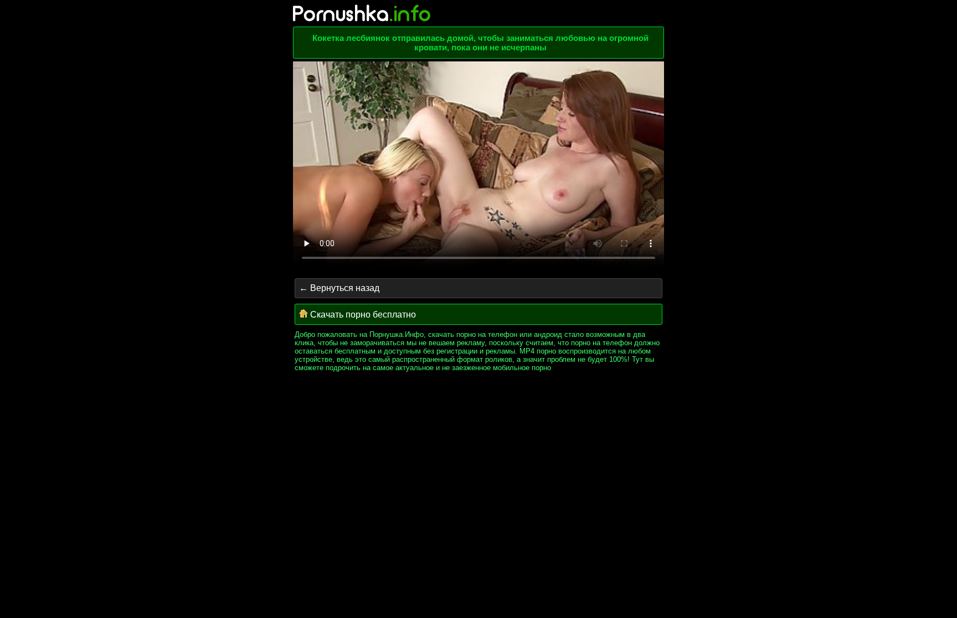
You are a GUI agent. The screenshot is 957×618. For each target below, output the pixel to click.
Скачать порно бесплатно (362, 314)
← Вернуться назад (339, 288)
